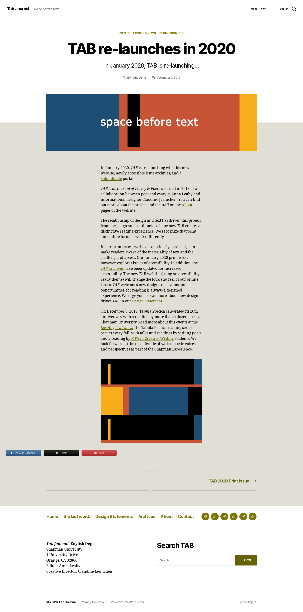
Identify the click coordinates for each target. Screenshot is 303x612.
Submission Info (171, 33)
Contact (186, 516)
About (187, 205)
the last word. (76, 516)
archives (112, 268)
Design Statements (114, 516)
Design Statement (147, 301)
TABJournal (138, 77)
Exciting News (144, 33)
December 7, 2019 (168, 77)
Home (52, 516)
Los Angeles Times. (117, 327)
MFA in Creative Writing (152, 338)
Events (124, 33)
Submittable (111, 178)
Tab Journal (18, 9)
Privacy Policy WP (93, 602)
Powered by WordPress (127, 602)
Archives (147, 516)
